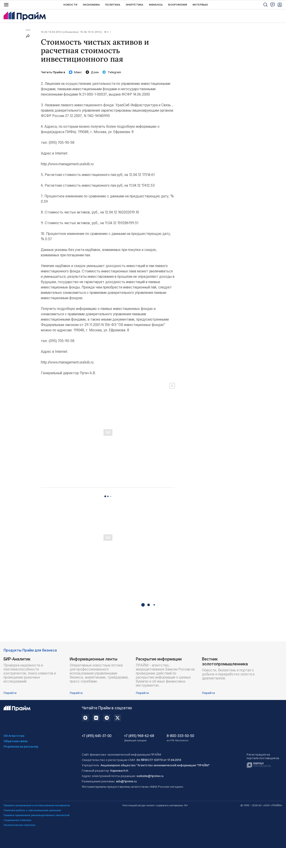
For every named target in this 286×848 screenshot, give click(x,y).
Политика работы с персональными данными (32, 810)
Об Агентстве (14, 735)
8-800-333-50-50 (180, 738)
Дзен (95, 72)
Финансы (156, 4)
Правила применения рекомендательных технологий (36, 815)
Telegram (114, 72)
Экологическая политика (19, 825)
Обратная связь (16, 741)
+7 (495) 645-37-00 (96, 736)
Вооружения (177, 4)
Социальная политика (17, 820)
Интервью (200, 4)
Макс (78, 72)
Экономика (91, 4)
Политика (112, 4)
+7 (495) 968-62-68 (139, 738)
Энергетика (134, 4)
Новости (70, 4)
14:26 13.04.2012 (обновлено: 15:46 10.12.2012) (71, 31)
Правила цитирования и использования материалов (37, 805)
